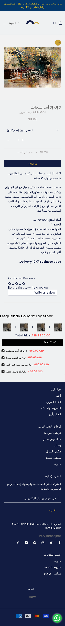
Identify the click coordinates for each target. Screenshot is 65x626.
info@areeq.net (50, 536)
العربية (12, 23)
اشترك (52, 510)
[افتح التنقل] (4, 23)
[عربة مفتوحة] (60, 23)
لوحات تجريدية (52, 433)
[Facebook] (59, 542)
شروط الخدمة (52, 567)
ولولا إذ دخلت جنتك (16, 371)
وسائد (57, 445)
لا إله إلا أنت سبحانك (17, 351)
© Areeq (32, 597)
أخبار (58, 396)
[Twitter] (51, 542)
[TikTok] (17, 542)
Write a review (44, 293)
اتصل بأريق (54, 414)
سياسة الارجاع (52, 573)
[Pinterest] (34, 542)
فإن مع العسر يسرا (16, 357)
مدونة (57, 464)
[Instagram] (43, 542)
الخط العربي (53, 402)
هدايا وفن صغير (52, 439)
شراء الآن (33, 163)
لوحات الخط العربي (49, 427)
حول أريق (55, 389)
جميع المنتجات (52, 555)
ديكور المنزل (53, 451)
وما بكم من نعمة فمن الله (19, 364)
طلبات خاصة (53, 458)
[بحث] (54, 23)
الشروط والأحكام (51, 408)
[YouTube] (26, 542)
